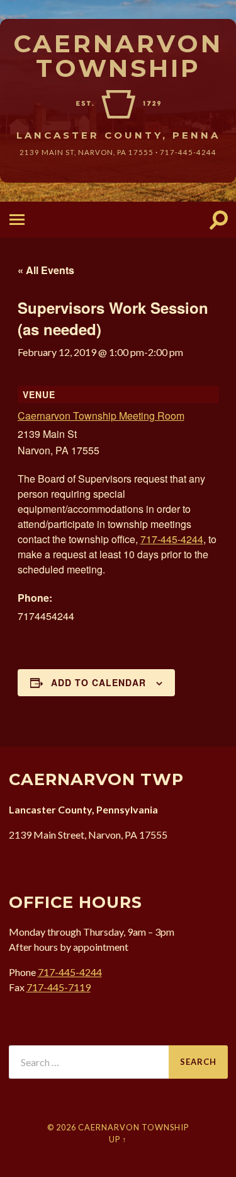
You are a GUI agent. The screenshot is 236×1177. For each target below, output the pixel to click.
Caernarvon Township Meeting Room (101, 415)
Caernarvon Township (118, 55)
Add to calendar (98, 682)
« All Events (46, 270)
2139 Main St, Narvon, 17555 (87, 152)
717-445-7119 (58, 987)
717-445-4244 (188, 152)
